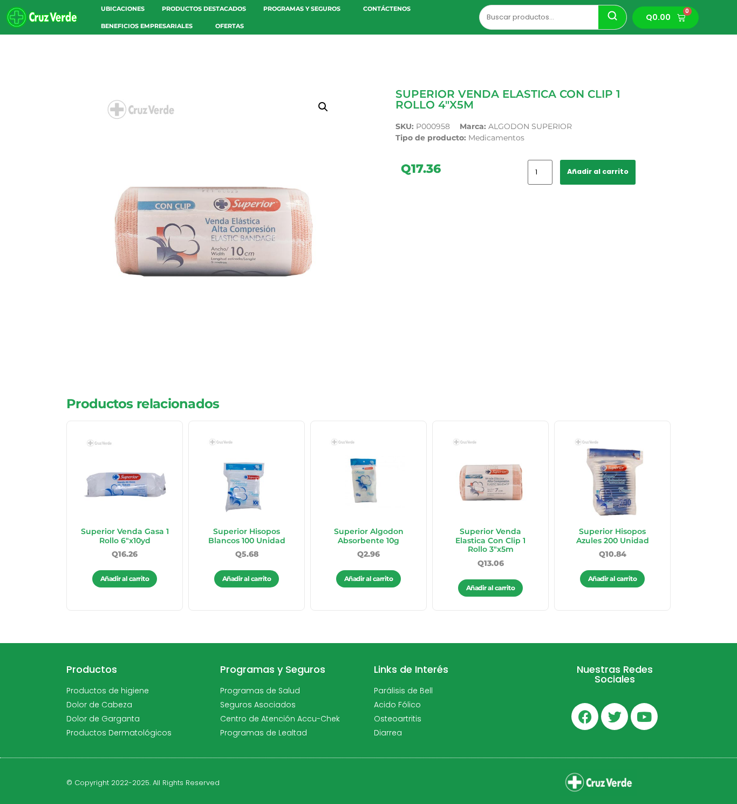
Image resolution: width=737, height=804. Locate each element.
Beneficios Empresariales (147, 26)
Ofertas (229, 26)
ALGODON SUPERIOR (530, 126)
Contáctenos (387, 8)
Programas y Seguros (301, 8)
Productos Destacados (204, 8)
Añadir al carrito (598, 171)
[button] (323, 107)
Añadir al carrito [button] (124, 579)
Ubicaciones (123, 8)
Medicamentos (496, 138)
